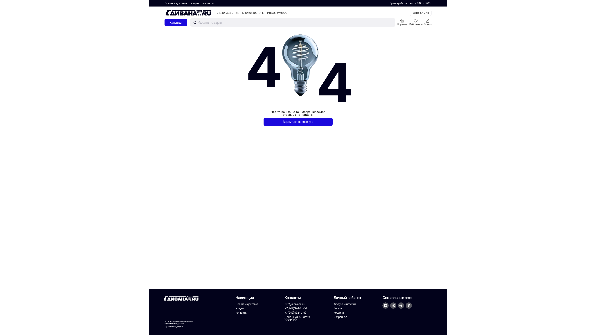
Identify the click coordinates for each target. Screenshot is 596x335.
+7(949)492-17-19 (295, 312)
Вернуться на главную (298, 122)
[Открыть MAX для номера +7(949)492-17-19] (385, 305)
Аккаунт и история (345, 304)
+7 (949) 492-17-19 (253, 12)
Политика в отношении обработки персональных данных (179, 322)
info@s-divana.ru (277, 12)
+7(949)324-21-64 (295, 308)
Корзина (339, 312)
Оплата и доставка (176, 3)
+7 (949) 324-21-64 (227, 12)
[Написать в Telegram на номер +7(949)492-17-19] (401, 305)
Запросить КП (421, 12)
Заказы (338, 308)
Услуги (194, 3)
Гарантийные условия (174, 327)
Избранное (340, 317)
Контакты (207, 3)
